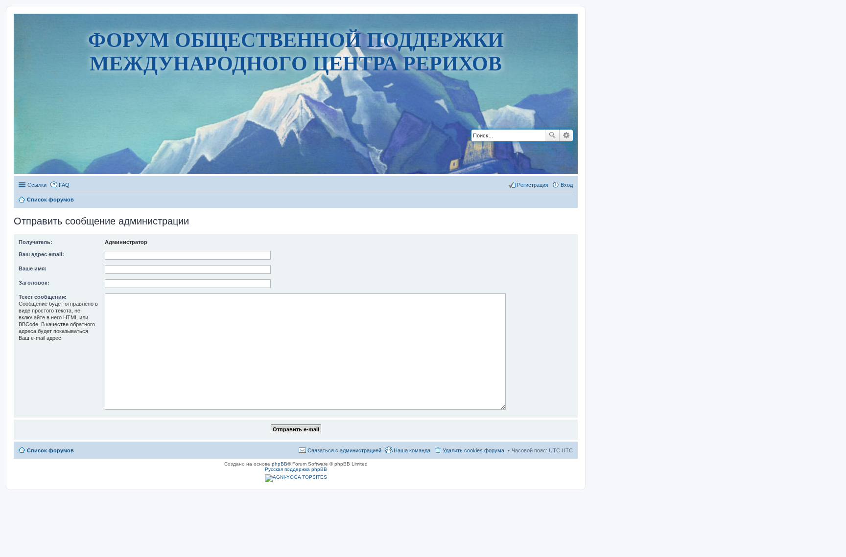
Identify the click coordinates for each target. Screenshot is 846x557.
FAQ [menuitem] (64, 185)
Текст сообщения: (43, 297)
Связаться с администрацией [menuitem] (344, 450)
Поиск (552, 135)
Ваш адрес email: (41, 254)
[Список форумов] (296, 144)
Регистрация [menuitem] (532, 185)
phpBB (279, 464)
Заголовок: (34, 283)
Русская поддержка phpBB (296, 469)
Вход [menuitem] (567, 185)
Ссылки (37, 185)
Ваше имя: (33, 268)
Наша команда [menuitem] (412, 450)
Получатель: (35, 242)
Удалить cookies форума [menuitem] (473, 450)
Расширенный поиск (566, 135)
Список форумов (50, 450)
